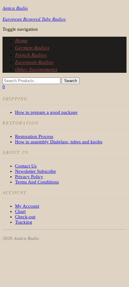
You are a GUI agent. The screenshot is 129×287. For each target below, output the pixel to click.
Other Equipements (36, 69)
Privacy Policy (29, 176)
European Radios (34, 62)
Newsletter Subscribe (35, 171)
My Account (27, 206)
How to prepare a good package (46, 112)
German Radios (32, 47)
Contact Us (26, 165)
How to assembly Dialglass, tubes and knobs (58, 141)
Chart (20, 211)
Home (21, 40)
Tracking (23, 222)
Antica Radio (15, 8)
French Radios (31, 54)
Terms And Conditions (37, 181)
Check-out (25, 216)
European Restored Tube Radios (34, 19)
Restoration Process (34, 136)
